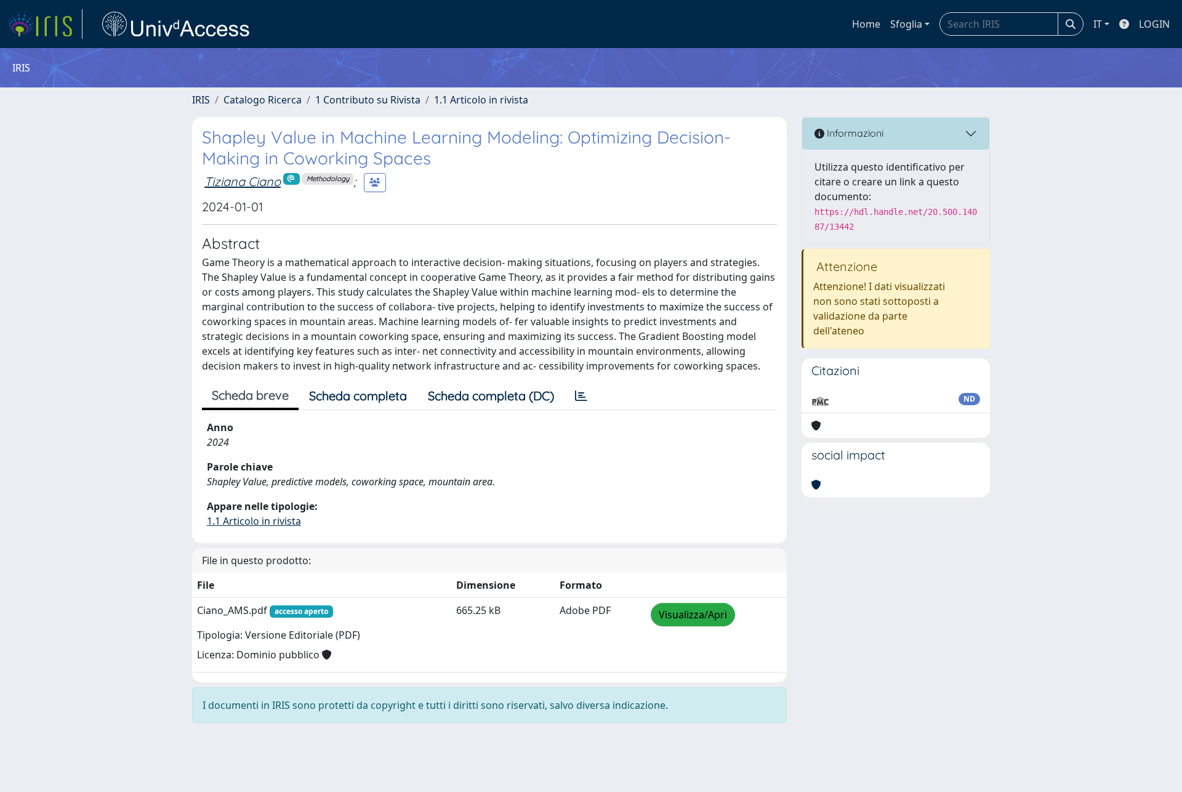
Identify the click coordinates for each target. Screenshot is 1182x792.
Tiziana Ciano (242, 181)
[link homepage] (44, 24)
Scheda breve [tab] (250, 395)
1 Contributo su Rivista (367, 100)
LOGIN (1154, 24)
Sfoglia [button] (906, 24)
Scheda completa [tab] (358, 395)
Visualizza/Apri (693, 614)
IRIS (201, 100)
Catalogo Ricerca (262, 100)
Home (866, 24)
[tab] (581, 396)
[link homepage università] (176, 24)
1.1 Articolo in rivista (481, 100)
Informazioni (853, 133)
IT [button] (1097, 24)
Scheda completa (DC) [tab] (491, 395)
